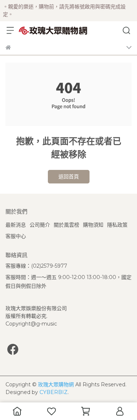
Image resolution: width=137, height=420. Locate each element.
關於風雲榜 (66, 225)
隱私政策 (117, 225)
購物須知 (93, 225)
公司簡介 (40, 225)
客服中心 (15, 236)
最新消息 (15, 225)
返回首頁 (68, 176)
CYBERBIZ (53, 392)
